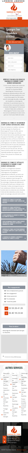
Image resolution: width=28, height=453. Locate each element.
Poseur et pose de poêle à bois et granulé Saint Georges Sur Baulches (23, 407)
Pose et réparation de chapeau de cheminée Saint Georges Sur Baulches (6, 397)
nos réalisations (15, 42)
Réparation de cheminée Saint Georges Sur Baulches (6, 379)
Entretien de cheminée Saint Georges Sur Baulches (14, 384)
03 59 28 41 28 (8, 1)
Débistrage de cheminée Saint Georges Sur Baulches (24, 379)
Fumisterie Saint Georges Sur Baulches (24, 392)
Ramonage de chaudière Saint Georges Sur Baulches (14, 410)
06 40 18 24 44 (19, 1)
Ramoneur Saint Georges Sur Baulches (14, 397)
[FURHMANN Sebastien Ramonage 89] (14, 8)
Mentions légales (22, 450)
